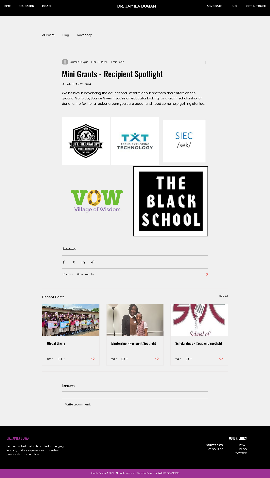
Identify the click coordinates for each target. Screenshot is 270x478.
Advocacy (84, 35)
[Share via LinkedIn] (83, 262)
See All (223, 296)
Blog (65, 35)
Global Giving (56, 343)
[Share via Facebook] (64, 262)
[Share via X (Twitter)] (73, 262)
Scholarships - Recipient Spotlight (198, 343)
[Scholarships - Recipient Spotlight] (199, 320)
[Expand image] (86, 141)
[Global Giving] (70, 320)
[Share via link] (93, 262)
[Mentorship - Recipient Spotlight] (135, 320)
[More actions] (205, 62)
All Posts (48, 35)
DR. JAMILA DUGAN (18, 438)
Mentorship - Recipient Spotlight (133, 343)
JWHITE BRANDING (168, 473)
